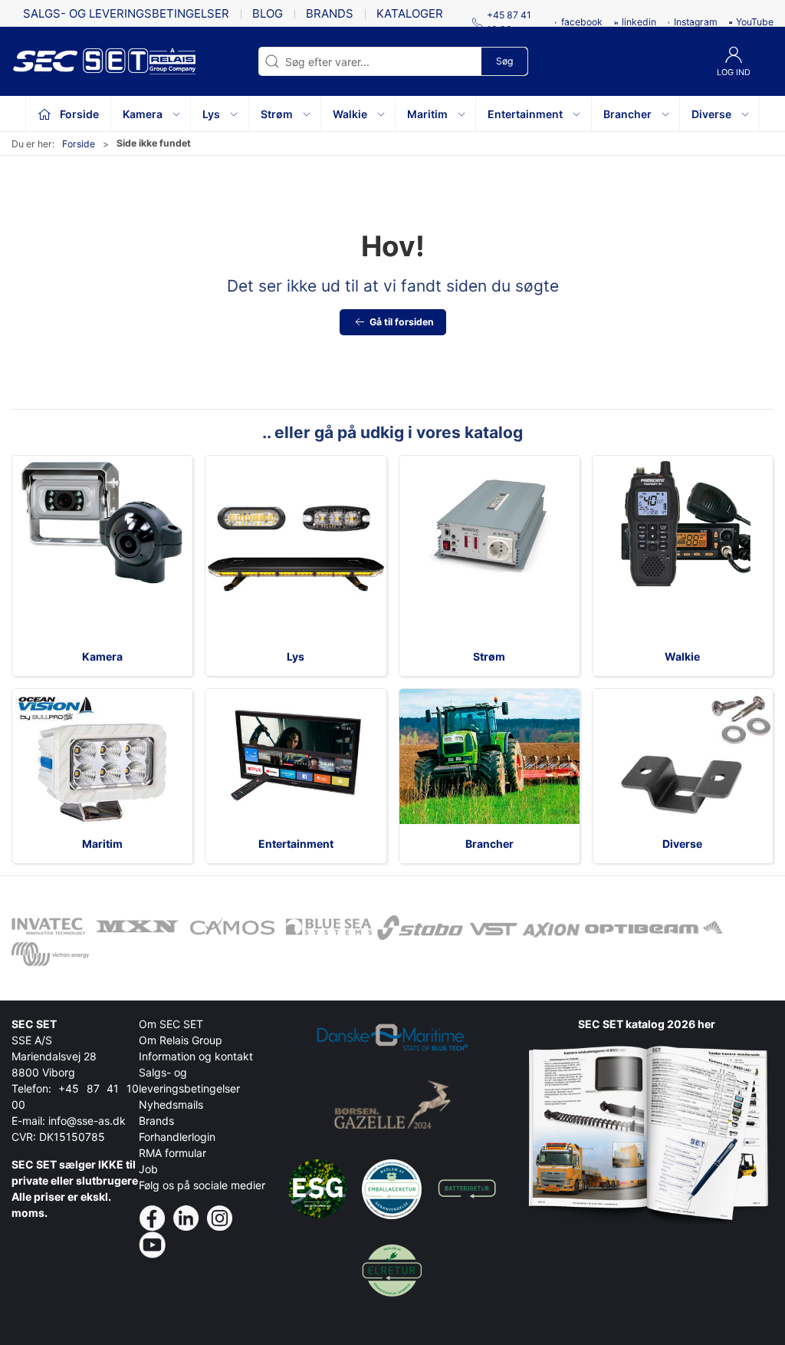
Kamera (102, 656)
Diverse (682, 843)
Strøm (489, 656)
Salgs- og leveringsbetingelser (126, 13)
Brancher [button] (627, 113)
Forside (78, 144)
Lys (295, 656)
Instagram (696, 22)
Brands (329, 13)
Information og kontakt (196, 1056)
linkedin (639, 22)
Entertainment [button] (525, 113)
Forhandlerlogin (177, 1136)
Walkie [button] (350, 113)
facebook (582, 22)
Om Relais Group (180, 1040)
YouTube (755, 22)
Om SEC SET (171, 1023)
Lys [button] (211, 113)
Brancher (489, 843)
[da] (80, 61)
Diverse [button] (711, 113)
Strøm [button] (277, 113)
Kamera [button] (143, 113)
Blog (267, 13)
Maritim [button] (427, 113)
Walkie (682, 656)
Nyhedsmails (171, 1104)
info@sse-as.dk (87, 1120)
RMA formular (172, 1152)
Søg (504, 61)
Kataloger (409, 13)
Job (148, 1168)
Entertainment (295, 843)
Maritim (102, 843)
